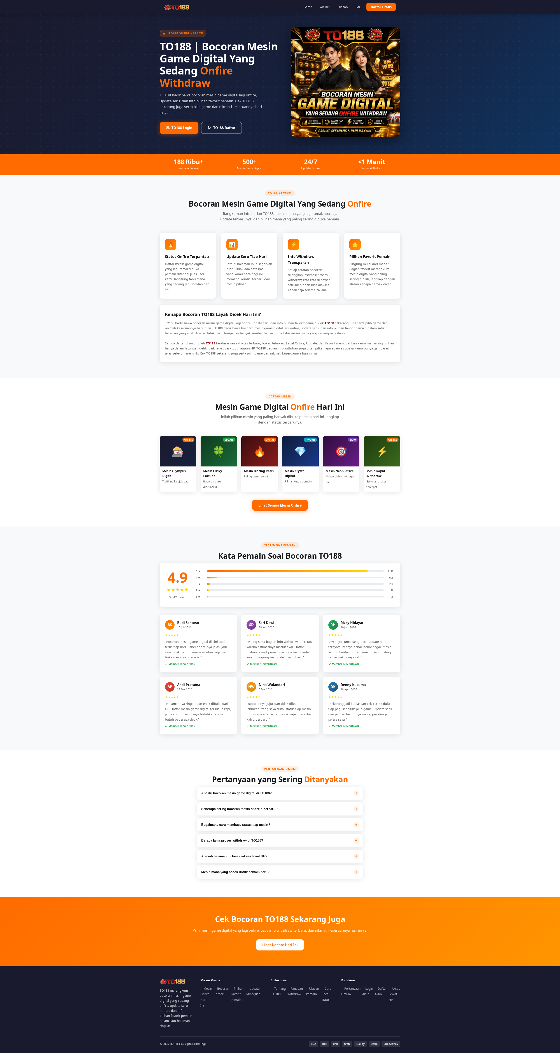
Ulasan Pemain (312, 991)
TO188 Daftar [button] (224, 128)
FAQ (359, 7)
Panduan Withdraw (295, 991)
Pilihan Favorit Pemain (237, 994)
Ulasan (343, 7)
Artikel (325, 7)
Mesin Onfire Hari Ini (206, 996)
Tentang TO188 (278, 991)
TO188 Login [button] (182, 128)
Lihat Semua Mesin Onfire (280, 505)
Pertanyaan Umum (350, 991)
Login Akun (367, 991)
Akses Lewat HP (394, 994)
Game (308, 7)
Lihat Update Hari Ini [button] (280, 945)
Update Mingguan (253, 991)
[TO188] (177, 7)
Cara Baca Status (326, 994)
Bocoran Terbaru (221, 991)
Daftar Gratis (381, 7)
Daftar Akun (381, 991)
